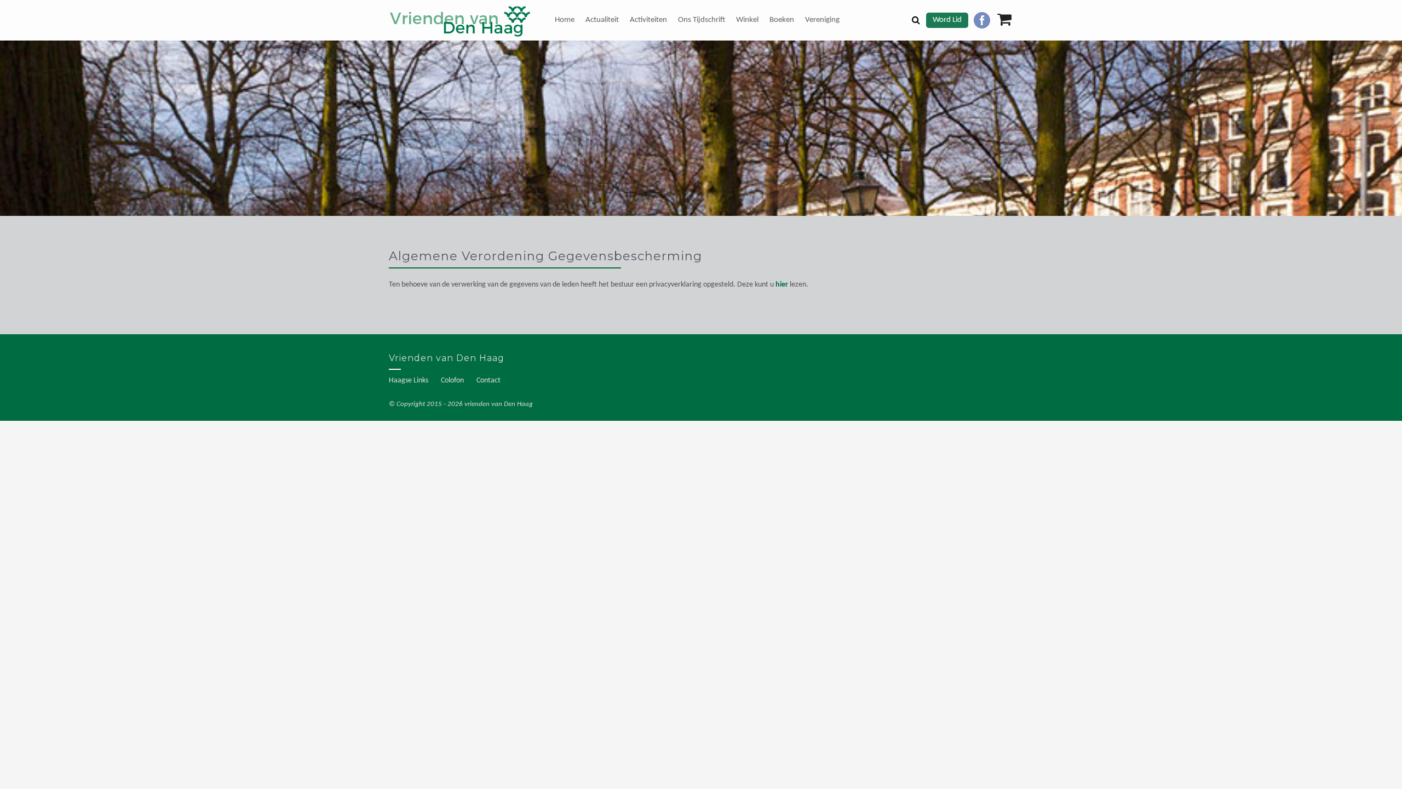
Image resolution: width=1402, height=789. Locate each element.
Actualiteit (602, 20)
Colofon (452, 380)
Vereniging (822, 20)
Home (564, 20)
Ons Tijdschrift (701, 20)
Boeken (781, 20)
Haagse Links (408, 380)
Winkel (747, 20)
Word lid (947, 20)
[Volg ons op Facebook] (982, 20)
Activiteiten (648, 20)
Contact (488, 380)
